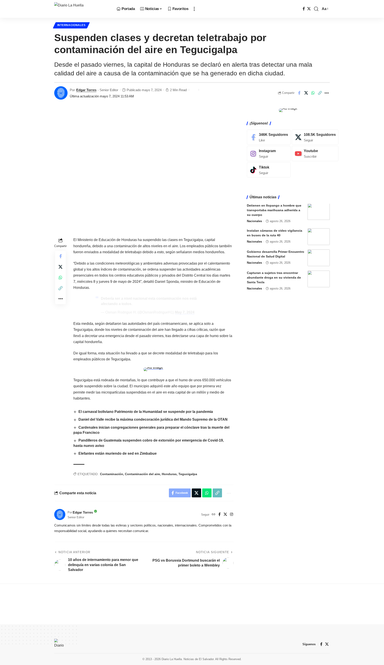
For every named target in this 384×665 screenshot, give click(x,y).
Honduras (169, 474)
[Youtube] (315, 153)
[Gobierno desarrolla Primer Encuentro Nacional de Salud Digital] (319, 257)
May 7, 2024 (184, 312)
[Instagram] (232, 514)
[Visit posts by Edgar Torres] (61, 93)
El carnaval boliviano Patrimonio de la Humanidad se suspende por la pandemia (145, 412)
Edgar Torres (86, 90)
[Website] (213, 514)
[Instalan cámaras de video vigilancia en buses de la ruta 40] (319, 236)
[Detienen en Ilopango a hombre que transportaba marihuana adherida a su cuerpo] (319, 211)
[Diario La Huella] (82, 9)
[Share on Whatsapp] (313, 92)
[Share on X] (306, 92)
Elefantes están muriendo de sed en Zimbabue (117, 453)
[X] (309, 9)
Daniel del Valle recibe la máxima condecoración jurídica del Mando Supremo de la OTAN (153, 419)
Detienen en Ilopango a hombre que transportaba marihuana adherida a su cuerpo (274, 210)
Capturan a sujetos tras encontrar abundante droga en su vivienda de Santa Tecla (274, 277)
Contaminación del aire (142, 474)
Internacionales (71, 25)
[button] (194, 9)
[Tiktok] (269, 170)
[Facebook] (304, 9)
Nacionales (254, 221)
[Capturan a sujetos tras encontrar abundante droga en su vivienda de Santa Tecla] (319, 279)
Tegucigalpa (187, 474)
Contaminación (111, 474)
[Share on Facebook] (299, 92)
